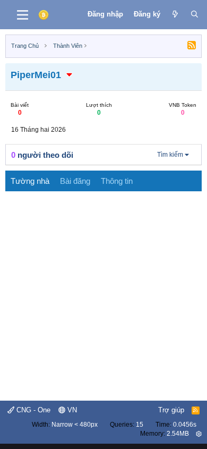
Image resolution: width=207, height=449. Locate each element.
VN (71, 410)
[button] (69, 75)
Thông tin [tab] (117, 180)
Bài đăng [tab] (75, 180)
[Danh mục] (22, 15)
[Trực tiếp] (175, 14)
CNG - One (32, 410)
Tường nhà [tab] (30, 180)
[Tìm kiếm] (194, 14)
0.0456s (184, 424)
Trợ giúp (171, 410)
